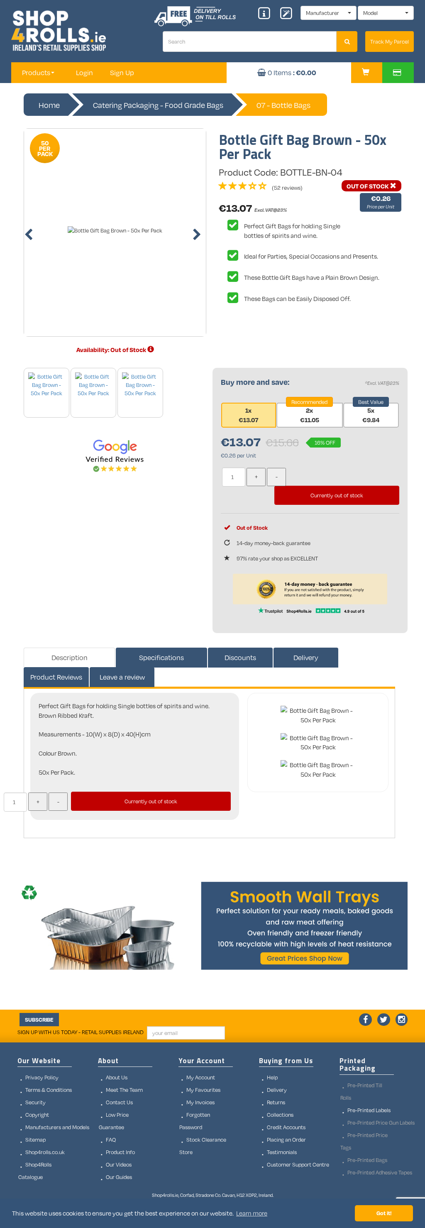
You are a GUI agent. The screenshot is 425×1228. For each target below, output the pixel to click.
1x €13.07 (248, 414)
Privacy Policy (42, 1077)
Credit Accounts (286, 1127)
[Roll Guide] (266, 14)
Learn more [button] (251, 1213)
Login (84, 72)
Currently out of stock (336, 495)
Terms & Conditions (48, 1089)
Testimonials (282, 1152)
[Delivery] (150, 349)
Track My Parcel (389, 41)
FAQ (111, 1139)
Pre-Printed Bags (367, 1160)
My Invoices (200, 1102)
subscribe (39, 1019)
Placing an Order (286, 1139)
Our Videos (119, 1164)
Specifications (161, 657)
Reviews (56, 677)
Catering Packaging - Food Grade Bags (158, 105)
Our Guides (119, 1177)
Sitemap (35, 1139)
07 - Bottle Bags (283, 105)
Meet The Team (124, 1089)
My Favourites (203, 1089)
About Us (116, 1077)
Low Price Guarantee (114, 1121)
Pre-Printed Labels (369, 1110)
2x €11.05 (309, 414)
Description (69, 657)
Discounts (240, 657)
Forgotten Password (194, 1121)
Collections (280, 1114)
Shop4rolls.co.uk (45, 1152)
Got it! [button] (384, 1212)
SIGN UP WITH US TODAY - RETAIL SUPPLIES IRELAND (80, 1032)
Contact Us (119, 1102)
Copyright (37, 1114)
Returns (276, 1102)
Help (272, 1077)
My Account (200, 1077)
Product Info (120, 1152)
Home (49, 105)
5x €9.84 (370, 414)
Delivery (305, 657)
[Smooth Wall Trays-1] (212, 926)
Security (35, 1102)
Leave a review (122, 677)
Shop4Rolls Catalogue (34, 1171)
